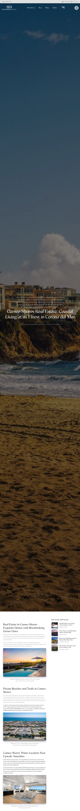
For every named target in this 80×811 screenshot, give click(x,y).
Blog (47, 8)
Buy (40, 8)
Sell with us (31, 8)
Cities (54, 8)
